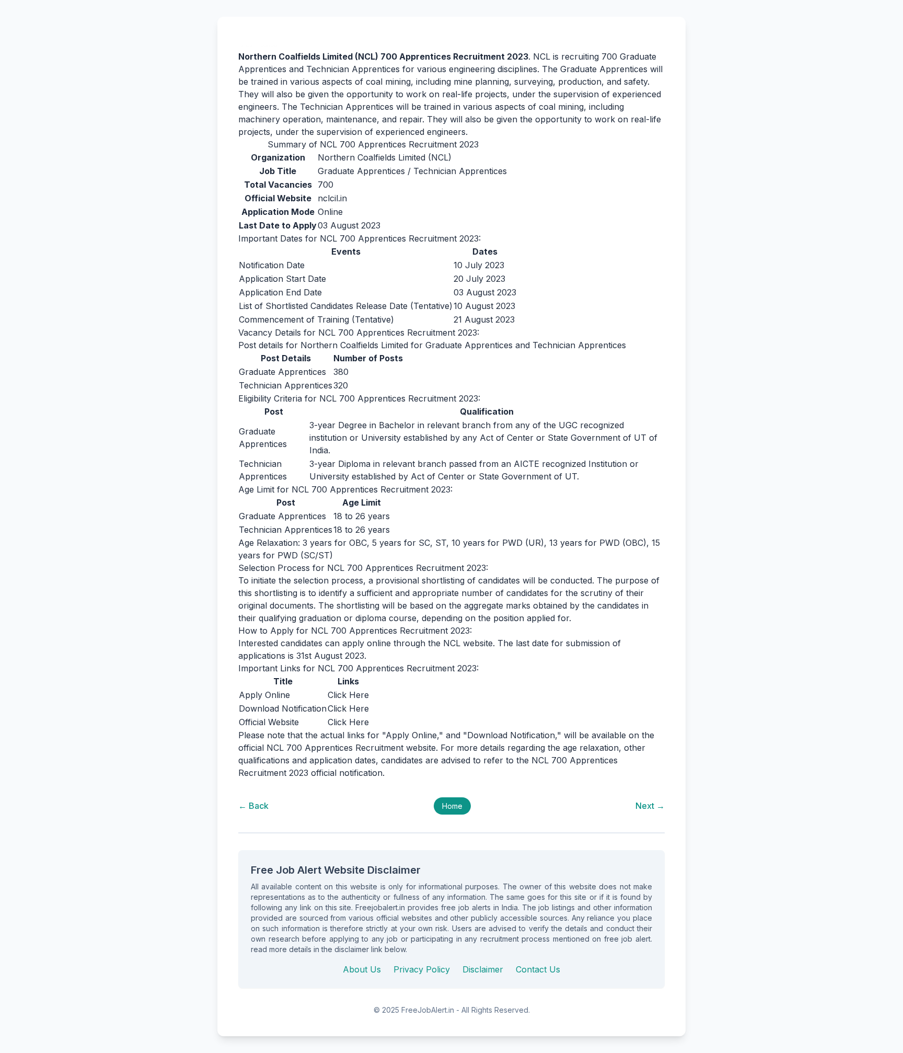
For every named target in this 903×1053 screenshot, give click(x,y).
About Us (362, 969)
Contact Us (538, 969)
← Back (253, 805)
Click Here (348, 695)
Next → (650, 805)
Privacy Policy (421, 969)
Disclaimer (482, 969)
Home (452, 806)
